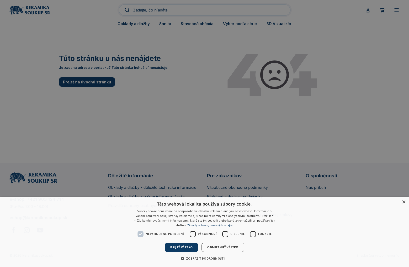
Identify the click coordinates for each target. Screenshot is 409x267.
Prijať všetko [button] (181, 247)
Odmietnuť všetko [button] (222, 247)
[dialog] (204, 232)
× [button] (403, 202)
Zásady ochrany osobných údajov (210, 225)
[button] (204, 258)
